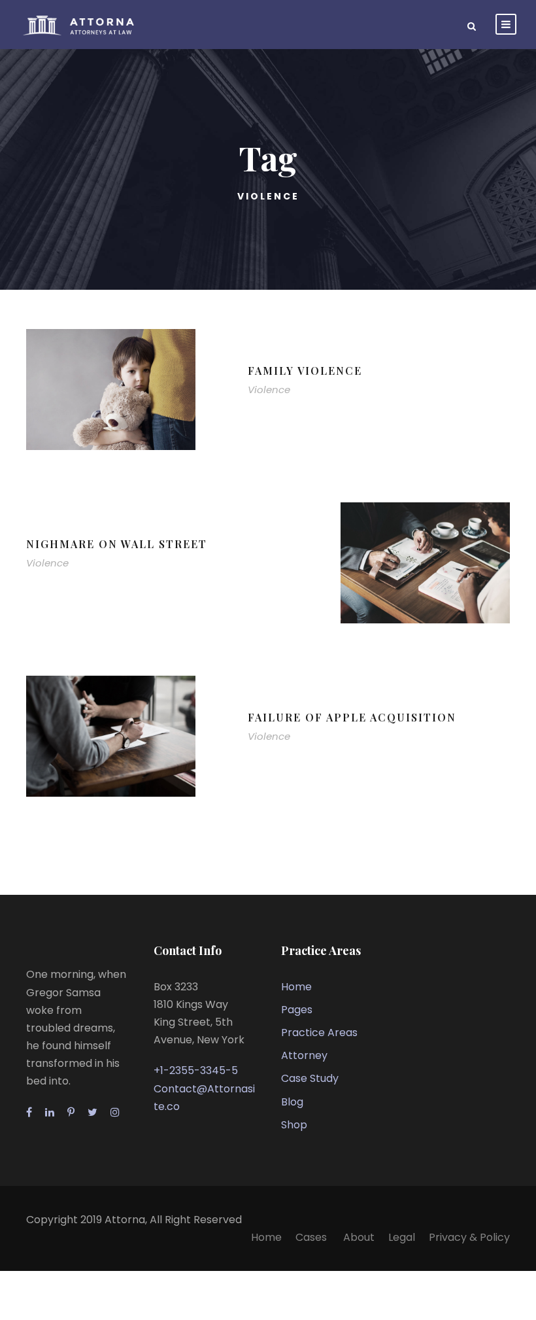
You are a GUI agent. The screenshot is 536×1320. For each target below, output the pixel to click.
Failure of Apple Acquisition (352, 717)
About (359, 1237)
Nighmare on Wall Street (116, 544)
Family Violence (305, 370)
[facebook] (29, 1112)
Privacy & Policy (469, 1237)
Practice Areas (319, 1032)
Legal (401, 1237)
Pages (296, 1009)
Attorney (304, 1055)
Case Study (310, 1078)
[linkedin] (49, 1112)
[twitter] (92, 1112)
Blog (292, 1101)
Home (296, 986)
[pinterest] (71, 1112)
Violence (269, 389)
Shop (294, 1124)
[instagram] (115, 1112)
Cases (312, 1237)
